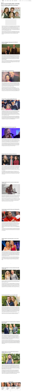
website (7, 338)
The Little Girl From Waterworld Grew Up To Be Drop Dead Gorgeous (3, 388)
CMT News (3, 196)
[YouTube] (20, 0)
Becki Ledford (3, 6)
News (5, 0)
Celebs (12, 0)
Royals (10, 0)
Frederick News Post (12, 118)
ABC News (14, 283)
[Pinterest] (23, 0)
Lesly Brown (18, 28)
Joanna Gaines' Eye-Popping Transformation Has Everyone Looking (8, 388)
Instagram (19, 81)
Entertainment (15, 0)
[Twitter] (21, 0)
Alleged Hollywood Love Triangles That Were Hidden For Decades (18, 388)
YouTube (5, 59)
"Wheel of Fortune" (15, 82)
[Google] (26, 0)
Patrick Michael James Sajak (15, 29)
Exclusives (8, 0)
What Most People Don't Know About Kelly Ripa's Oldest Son (13, 388)
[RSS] (27, 0)
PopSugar (12, 56)
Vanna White (11, 26)
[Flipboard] (22, 0)
